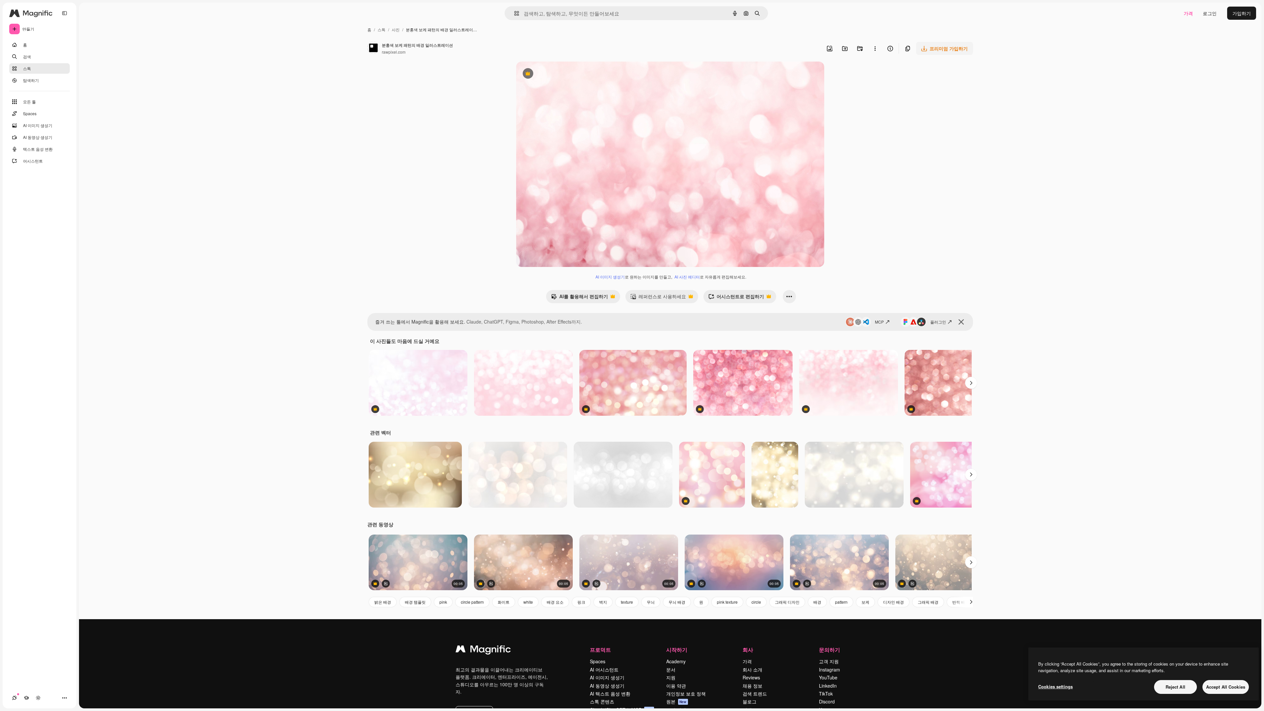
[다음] (971, 383)
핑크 (581, 602)
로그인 (1210, 13)
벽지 (603, 602)
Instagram (829, 669)
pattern (841, 602)
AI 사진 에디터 (687, 276)
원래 (554, 74)
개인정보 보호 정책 (686, 693)
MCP (879, 322)
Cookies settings (1055, 686)
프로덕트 (600, 649)
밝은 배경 (382, 602)
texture (627, 602)
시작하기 (676, 649)
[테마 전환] (38, 698)
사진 (396, 29)
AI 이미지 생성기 (610, 276)
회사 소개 (752, 669)
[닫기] (961, 322)
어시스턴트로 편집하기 (736, 298)
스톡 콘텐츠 (602, 701)
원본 (676, 701)
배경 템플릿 (415, 602)
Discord (827, 701)
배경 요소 (555, 602)
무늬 (651, 602)
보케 (865, 602)
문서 (670, 669)
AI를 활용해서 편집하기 (579, 298)
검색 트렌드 (755, 693)
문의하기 (829, 649)
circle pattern (472, 602)
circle (756, 602)
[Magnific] (483, 650)
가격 (1188, 13)
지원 (670, 677)
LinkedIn (828, 685)
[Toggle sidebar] (64, 13)
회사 (748, 649)
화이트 (504, 602)
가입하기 (1241, 13)
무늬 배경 (677, 602)
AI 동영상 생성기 (607, 685)
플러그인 (938, 322)
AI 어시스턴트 (604, 669)
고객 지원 (829, 661)
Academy (676, 661)
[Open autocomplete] (514, 13)
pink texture (727, 602)
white (528, 602)
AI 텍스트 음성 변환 (610, 693)
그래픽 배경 (928, 602)
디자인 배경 (893, 602)
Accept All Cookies (1225, 687)
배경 (817, 602)
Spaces (597, 661)
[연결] (14, 698)
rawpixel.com (394, 52)
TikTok (826, 693)
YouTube (828, 677)
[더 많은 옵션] (875, 48)
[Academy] (26, 698)
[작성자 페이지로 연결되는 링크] (373, 48)
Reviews (751, 677)
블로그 (749, 701)
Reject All (1175, 687)
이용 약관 (676, 685)
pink (443, 602)
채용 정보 (752, 685)
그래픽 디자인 (787, 602)
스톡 (381, 29)
